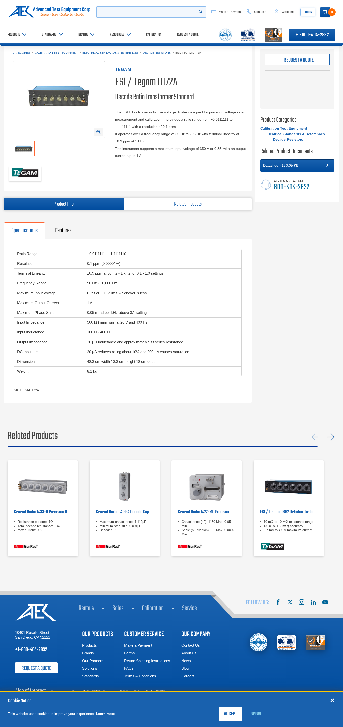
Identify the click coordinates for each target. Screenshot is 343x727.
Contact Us (190, 645)
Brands (88, 653)
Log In (308, 12)
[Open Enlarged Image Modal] (98, 132)
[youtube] (325, 602)
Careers (188, 676)
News (186, 661)
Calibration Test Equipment (56, 52)
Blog (185, 668)
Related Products (188, 204)
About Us (189, 653)
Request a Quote (36, 668)
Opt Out (256, 714)
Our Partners (92, 661)
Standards (90, 676)
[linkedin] (313, 602)
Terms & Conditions (140, 676)
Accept (230, 714)
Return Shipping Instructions (147, 661)
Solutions (89, 668)
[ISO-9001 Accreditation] (315, 642)
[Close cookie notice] (332, 700)
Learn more (105, 714)
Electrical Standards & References (110, 52)
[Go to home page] (49, 12)
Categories (21, 52)
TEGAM (123, 69)
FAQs (129, 668)
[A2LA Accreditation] (286, 642)
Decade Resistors (157, 52)
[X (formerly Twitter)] (290, 602)
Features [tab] (63, 231)
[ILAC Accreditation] (258, 642)
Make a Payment (138, 645)
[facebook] (278, 602)
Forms (129, 653)
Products (89, 645)
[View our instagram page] (301, 602)
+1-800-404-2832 (312, 35)
